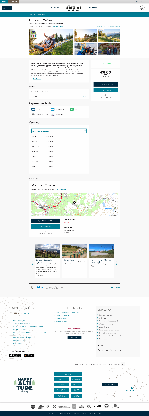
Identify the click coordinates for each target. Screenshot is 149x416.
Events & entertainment (107, 333)
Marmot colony (61, 322)
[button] (144, 1)
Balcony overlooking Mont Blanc (67, 313)
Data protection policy (64, 413)
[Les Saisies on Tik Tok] (115, 351)
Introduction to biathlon (22, 340)
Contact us (103, 339)
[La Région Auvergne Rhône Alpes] (64, 407)
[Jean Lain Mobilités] (115, 406)
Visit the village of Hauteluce (23, 337)
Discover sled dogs (20, 329)
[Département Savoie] (54, 406)
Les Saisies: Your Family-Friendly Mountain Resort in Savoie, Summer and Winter (97, 364)
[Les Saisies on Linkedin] (120, 351)
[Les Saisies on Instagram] (98, 351)
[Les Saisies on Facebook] (103, 351)
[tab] (57, 131)
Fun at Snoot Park (19, 343)
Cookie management (88, 413)
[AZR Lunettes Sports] (97, 406)
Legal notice (51, 413)
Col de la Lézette (61, 319)
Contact (76, 413)
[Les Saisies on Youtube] (107, 351)
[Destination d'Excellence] (48, 406)
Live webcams (104, 327)
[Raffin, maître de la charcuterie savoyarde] (89, 406)
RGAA (99, 413)
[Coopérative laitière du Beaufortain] (81, 406)
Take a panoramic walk (21, 323)
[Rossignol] (106, 406)
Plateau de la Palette (62, 316)
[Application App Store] (15, 355)
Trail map (102, 318)
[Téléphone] (140, 2)
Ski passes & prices (105, 315)
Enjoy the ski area (19, 320)
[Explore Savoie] (33, 406)
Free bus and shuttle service (109, 321)
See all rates (105, 76)
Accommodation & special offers (111, 336)
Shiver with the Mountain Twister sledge (28, 326)
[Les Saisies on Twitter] (111, 351)
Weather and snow (106, 324)
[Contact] (136, 2)
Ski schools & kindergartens (109, 330)
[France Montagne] (40, 406)
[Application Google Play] (29, 355)
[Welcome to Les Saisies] (24, 385)
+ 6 (109, 49)
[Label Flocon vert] (74, 406)
